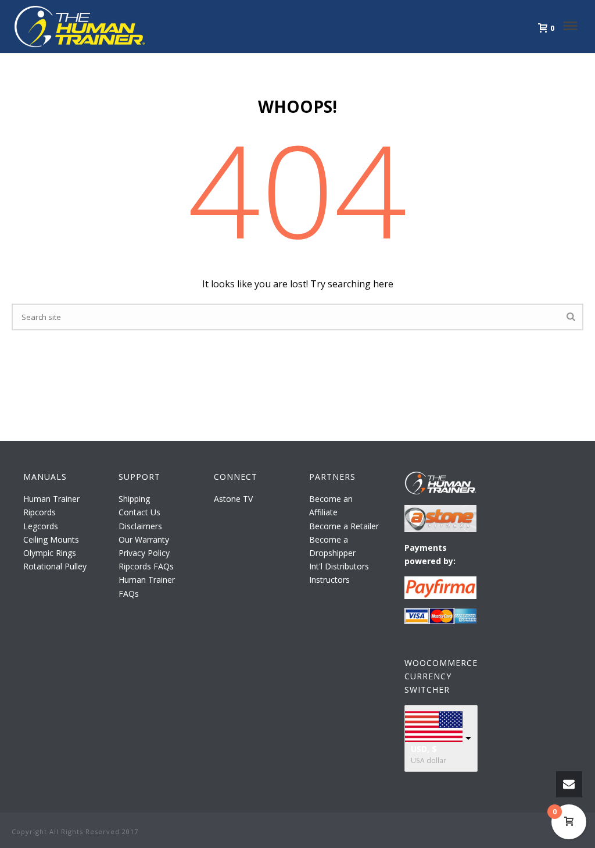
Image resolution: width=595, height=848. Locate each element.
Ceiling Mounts (51, 539)
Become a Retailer (344, 526)
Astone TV (233, 498)
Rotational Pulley (55, 566)
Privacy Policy (144, 552)
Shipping (134, 498)
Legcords (40, 526)
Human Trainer (51, 498)
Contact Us (139, 512)
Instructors (329, 579)
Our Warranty (144, 539)
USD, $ (424, 748)
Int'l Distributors (339, 566)
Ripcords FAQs (146, 566)
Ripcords (39, 512)
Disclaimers (140, 526)
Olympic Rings (49, 552)
